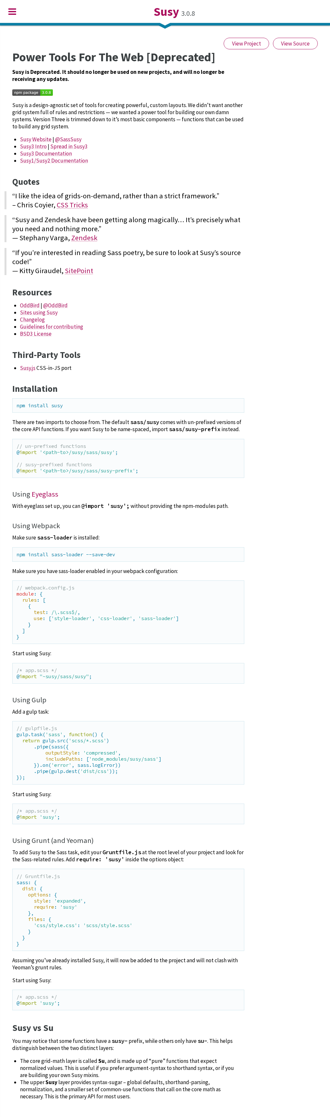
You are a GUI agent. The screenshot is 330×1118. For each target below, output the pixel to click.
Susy (166, 11)
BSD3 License (36, 333)
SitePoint (79, 270)
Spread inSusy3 (69, 146)
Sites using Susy (39, 312)
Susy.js (27, 367)
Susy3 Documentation (46, 153)
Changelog (32, 319)
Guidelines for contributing (51, 326)
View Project (246, 43)
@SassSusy (68, 139)
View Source (295, 43)
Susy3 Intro (33, 146)
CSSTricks (72, 204)
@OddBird (55, 305)
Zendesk (84, 237)
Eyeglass (45, 494)
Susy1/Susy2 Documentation (54, 160)
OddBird (30, 305)
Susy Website (36, 139)
